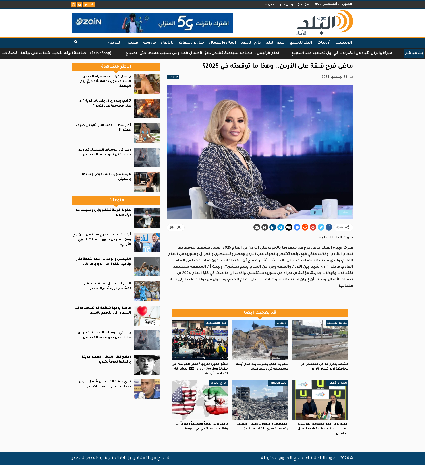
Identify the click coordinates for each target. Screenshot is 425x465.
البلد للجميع (301, 43)
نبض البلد (275, 43)
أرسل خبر (287, 4)
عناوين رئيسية (337, 323)
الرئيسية (344, 43)
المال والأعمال (222, 43)
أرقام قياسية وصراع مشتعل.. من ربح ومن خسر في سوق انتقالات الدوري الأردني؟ (102, 239)
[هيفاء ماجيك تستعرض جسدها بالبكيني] (147, 182)
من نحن (303, 4)
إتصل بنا (269, 4)
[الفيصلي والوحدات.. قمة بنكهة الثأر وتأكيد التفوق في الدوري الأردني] (147, 267)
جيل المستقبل (216, 323)
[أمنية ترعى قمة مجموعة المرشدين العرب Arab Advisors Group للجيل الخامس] (320, 400)
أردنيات (323, 43)
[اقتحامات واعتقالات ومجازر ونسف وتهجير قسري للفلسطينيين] (260, 400)
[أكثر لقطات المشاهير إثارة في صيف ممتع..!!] (147, 133)
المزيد (116, 43)
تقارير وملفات (191, 43)
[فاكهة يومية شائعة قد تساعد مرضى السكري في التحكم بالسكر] (147, 316)
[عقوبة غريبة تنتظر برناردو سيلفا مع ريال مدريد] (147, 218)
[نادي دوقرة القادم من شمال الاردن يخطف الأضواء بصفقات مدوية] (147, 389)
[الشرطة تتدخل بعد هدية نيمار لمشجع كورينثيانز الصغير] (147, 291)
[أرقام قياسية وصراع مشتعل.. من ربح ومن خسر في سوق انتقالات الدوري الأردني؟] (147, 242)
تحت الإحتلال (278, 383)
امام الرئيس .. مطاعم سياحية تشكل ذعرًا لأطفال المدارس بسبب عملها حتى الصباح (244, 53)
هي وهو (149, 43)
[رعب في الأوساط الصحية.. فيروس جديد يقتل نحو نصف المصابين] (147, 157)
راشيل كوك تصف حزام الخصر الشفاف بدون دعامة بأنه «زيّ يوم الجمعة (105, 81)
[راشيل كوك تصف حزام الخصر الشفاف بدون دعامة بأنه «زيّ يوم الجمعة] (147, 84)
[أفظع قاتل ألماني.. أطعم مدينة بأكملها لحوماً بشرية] (147, 365)
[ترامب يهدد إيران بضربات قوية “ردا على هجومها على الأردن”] (147, 108)
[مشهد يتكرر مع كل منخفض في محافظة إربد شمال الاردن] (320, 340)
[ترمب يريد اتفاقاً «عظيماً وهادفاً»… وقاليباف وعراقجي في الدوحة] (200, 400)
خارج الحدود (251, 43)
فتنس (132, 43)
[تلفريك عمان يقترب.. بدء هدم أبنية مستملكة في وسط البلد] (260, 340)
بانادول (167, 43)
